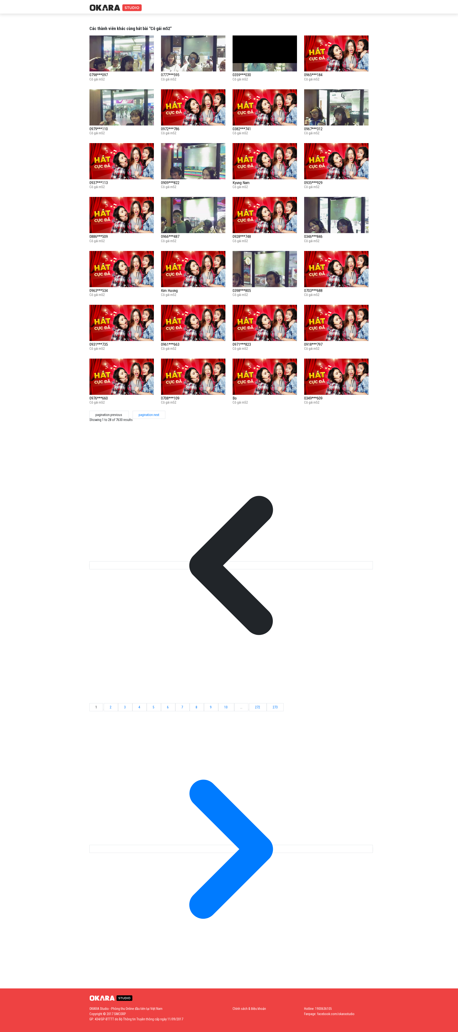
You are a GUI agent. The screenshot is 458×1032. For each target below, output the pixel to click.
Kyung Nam (241, 182)
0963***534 (98, 290)
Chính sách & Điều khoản (249, 1009)
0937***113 (98, 182)
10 (226, 707)
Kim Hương (169, 290)
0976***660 (98, 398)
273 (275, 707)
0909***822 (170, 182)
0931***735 (98, 344)
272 (258, 707)
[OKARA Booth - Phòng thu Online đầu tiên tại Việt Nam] (115, 8)
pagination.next (149, 415)
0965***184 (313, 75)
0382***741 (242, 129)
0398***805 (242, 290)
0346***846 (313, 236)
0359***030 (242, 75)
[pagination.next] (231, 849)
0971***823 (242, 344)
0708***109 (170, 398)
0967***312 (313, 129)
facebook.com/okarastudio (335, 1014)
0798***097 (98, 75)
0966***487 (170, 236)
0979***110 (98, 129)
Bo (235, 398)
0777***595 (170, 75)
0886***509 (98, 236)
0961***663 (170, 344)
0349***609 (313, 398)
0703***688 (313, 290)
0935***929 (313, 182)
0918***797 (313, 344)
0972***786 (170, 129)
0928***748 (242, 236)
